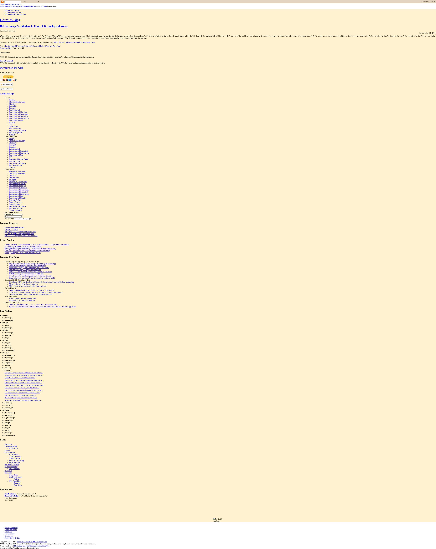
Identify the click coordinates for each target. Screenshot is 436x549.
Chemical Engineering (17, 102)
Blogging (17, 483)
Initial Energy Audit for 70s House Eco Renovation (23, 247)
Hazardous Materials (28, 6)
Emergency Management (18, 182)
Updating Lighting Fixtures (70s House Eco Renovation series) (27, 251)
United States (9, 169)
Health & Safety (15, 128)
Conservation (14, 178)
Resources (8, 471)
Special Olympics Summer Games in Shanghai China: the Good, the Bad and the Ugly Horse (42, 307)
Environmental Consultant (18, 116)
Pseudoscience (14, 469)
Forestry (12, 122)
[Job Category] (13, 217)
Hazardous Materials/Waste (19, 159)
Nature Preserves (15, 204)
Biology (12, 100)
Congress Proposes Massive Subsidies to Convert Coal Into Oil (31, 290)
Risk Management (15, 133)
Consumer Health (11, 446)
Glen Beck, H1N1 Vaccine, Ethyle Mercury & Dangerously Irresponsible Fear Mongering (41, 282)
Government (13, 126)
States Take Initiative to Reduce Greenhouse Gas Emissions (30, 272)
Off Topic (8, 473)
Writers (16, 479)
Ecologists (12, 106)
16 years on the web (11, 67)
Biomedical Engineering (17, 171)
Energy (7, 450)
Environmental (5, 6)
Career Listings (7, 93)
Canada (7, 98)
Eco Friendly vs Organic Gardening (22, 300)
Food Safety (13, 448)
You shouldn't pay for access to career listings (21, 398)
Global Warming (15, 456)
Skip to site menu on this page (15, 14)
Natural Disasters (15, 458)
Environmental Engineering (19, 118)
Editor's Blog (10, 20)
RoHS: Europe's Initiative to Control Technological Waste (34, 26)
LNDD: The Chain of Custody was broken (20, 378)
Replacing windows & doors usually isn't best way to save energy (32, 264)
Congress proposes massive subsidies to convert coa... (24, 373)
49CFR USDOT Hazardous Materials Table (20, 232)
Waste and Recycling (52, 46)
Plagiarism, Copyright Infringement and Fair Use (31, 546)
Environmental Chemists (18, 112)
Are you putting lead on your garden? (22, 298)
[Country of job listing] (26, 219)
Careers (44, 6)
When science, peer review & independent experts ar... (24, 380)
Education (12, 108)
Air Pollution (13, 454)
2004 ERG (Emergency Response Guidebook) (21, 236)
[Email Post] (24, 48)
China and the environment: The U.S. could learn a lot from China (33, 304)
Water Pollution (14, 463)
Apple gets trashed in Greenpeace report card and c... (23, 400)
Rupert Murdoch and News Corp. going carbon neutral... (25, 385)
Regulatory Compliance (17, 130)
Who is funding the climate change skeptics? (20, 395)
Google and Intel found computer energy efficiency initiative (30, 276)
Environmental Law (16, 120)
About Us (8, 532)
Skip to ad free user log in (14, 12)
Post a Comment (6, 61)
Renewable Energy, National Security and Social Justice (29, 268)
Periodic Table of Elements (14, 228)
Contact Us (9, 536)
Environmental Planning (17, 198)
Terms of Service (11, 530)
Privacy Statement (11, 528)
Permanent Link (5, 48)
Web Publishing (14, 481)
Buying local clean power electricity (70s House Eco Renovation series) (30, 249)
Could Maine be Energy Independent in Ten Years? (27, 266)
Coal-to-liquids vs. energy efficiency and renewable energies (30, 294)
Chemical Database (11, 230)
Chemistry (15, 6)
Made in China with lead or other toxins (23, 284)
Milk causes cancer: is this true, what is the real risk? (27, 286)
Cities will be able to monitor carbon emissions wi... (23, 383)
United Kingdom (11, 137)
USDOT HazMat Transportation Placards (19, 234)
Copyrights (18, 485)
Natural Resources (15, 202)
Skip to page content (12, 10)
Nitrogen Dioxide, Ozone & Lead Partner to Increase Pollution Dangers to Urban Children (37, 244)
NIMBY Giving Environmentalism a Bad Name (26, 274)
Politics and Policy (38, 46)
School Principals (15, 210)
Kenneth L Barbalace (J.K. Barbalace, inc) (32, 542)
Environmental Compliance (19, 114)
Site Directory (10, 534)
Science (12, 135)
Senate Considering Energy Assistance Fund (25, 270)
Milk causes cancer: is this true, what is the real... (22, 388)
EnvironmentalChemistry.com (10, 4)
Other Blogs (13, 475)
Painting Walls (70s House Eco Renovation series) (23, 253)
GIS (10, 124)
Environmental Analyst (17, 186)
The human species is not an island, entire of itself (22, 393)
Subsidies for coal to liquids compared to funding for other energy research (35, 292)
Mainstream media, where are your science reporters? (24, 375)
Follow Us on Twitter (12, 538)
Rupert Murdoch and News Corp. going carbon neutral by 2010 (32, 278)
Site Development (15, 477)
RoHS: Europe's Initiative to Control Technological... (24, 390)
